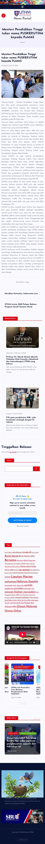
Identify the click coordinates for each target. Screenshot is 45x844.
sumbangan (34, 600)
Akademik (4, 65)
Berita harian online (27, 556)
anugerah (26, 552)
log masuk (12, 452)
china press (19, 560)
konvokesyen (34, 572)
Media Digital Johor (18, 585)
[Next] (24, 702)
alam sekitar (8, 552)
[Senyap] (34, 642)
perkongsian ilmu (29, 588)
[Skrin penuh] (38, 642)
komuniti (27, 572)
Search (9, 460)
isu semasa (24, 570)
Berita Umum (12, 733)
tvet (11, 603)
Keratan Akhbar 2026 (28, 733)
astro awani (35, 552)
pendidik (28, 585)
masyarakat (8, 585)
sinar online (17, 600)
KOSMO (7, 577)
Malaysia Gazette (27, 581)
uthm (14, 607)
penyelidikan (19, 588)
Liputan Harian (22, 576)
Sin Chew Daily (26, 600)
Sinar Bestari (34, 597)
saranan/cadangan (22, 597)
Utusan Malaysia (27, 606)
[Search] (36, 468)
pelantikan (9, 353)
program (9, 413)
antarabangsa (17, 552)
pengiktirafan (9, 588)
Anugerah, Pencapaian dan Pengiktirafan (23, 667)
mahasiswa (10, 581)
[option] (22, 681)
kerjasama (20, 573)
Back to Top (23, 840)
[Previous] (20, 702)
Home (22, 42)
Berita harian (12, 556)
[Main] (7, 642)
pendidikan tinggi (23, 282)
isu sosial (33, 570)
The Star (7, 603)
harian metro (25, 566)
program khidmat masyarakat (20, 592)
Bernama (10, 560)
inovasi (17, 570)
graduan (17, 566)
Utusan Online (13, 611)
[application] (22, 634)
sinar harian (9, 600)
